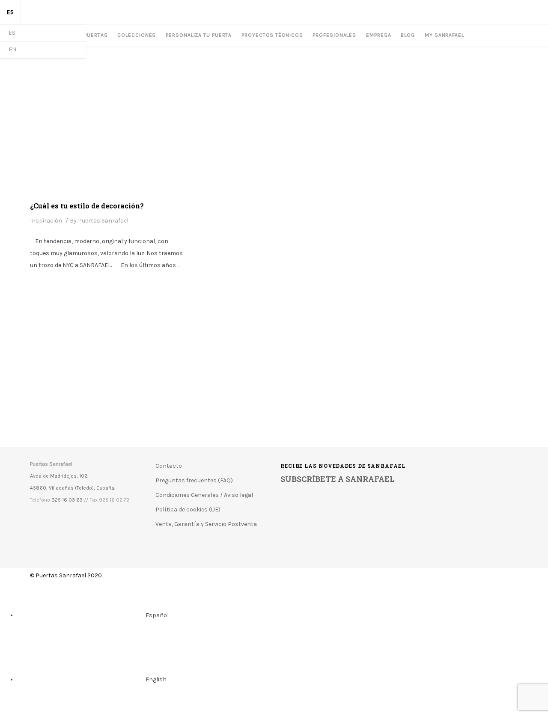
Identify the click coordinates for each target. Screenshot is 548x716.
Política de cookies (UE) (187, 509)
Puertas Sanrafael (103, 220)
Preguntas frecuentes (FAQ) (194, 480)
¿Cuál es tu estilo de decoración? (87, 205)
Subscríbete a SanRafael (337, 479)
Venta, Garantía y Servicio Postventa (206, 524)
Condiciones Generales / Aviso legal (204, 495)
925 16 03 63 (67, 500)
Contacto (168, 465)
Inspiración (46, 220)
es (10, 12)
